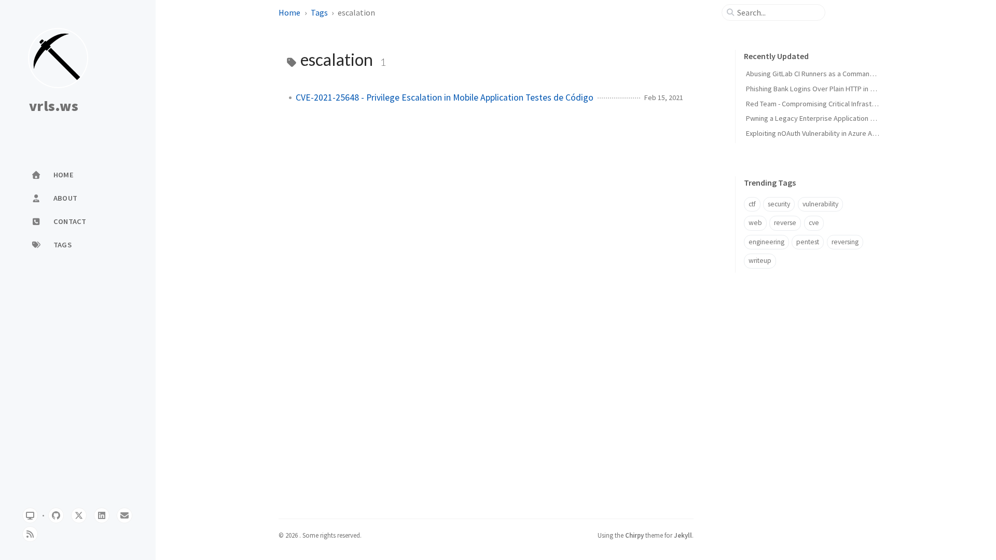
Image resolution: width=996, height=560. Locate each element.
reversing (845, 241)
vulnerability (820, 204)
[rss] (30, 534)
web (755, 222)
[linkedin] (101, 515)
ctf (752, 204)
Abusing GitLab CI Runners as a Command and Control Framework (847, 73)
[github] (56, 515)
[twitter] (79, 515)
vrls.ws (53, 106)
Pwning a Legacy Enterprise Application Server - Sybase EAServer (848, 118)
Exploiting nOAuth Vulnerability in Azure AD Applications (831, 133)
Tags (319, 12)
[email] (124, 515)
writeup (760, 260)
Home (289, 12)
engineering (766, 241)
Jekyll (683, 535)
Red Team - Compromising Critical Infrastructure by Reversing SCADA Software (868, 103)
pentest (807, 241)
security (779, 204)
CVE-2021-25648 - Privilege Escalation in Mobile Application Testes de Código (444, 97)
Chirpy (634, 535)
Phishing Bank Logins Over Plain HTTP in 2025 (815, 88)
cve (814, 222)
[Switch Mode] (30, 515)
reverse (785, 222)
